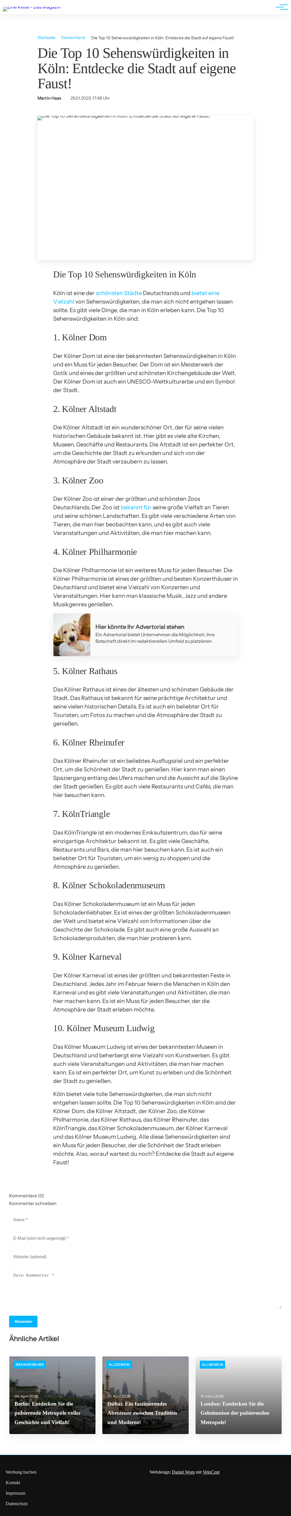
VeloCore (211, 1472)
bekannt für (136, 507)
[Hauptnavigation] (279, 7)
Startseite (46, 37)
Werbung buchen (21, 1472)
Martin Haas (49, 98)
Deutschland (73, 37)
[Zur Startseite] (32, 7)
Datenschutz (17, 1503)
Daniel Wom (183, 1472)
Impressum (15, 1493)
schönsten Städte (119, 293)
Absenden (23, 1321)
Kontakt (13, 1482)
